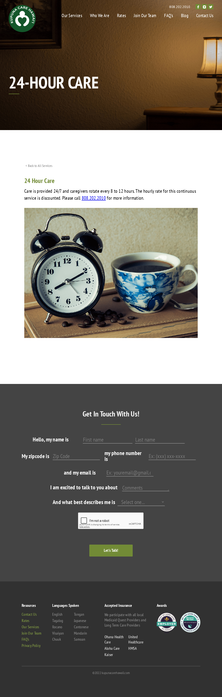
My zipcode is (35, 456)
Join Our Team (145, 15)
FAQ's (168, 15)
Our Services (72, 15)
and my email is (80, 472)
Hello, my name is (51, 439)
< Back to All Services (39, 165)
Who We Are (99, 15)
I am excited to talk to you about (84, 487)
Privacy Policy (31, 645)
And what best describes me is (84, 502)
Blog (184, 15)
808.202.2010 (179, 7)
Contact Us (204, 15)
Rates (121, 15)
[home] (22, 18)
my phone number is (123, 456)
